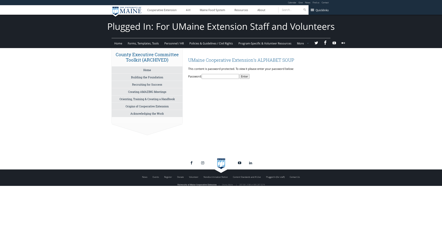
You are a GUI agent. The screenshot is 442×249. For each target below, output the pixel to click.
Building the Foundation (147, 77)
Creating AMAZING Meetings (147, 92)
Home (118, 43)
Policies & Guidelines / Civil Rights (211, 43)
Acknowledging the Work (147, 113)
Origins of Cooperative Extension (147, 106)
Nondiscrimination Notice (216, 177)
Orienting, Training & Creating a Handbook (147, 99)
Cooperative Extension (162, 10)
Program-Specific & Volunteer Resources (264, 43)
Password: (195, 76)
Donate (180, 177)
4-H (188, 10)
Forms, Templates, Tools (143, 43)
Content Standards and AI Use (247, 177)
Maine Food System (212, 10)
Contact (325, 2)
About (261, 10)
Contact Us (295, 177)
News (307, 2)
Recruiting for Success (147, 84)
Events (156, 177)
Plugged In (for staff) (275, 177)
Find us (316, 2)
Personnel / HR (174, 43)
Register (168, 177)
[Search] (305, 10)
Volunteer (193, 177)
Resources (241, 10)
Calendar (292, 2)
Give (301, 2)
